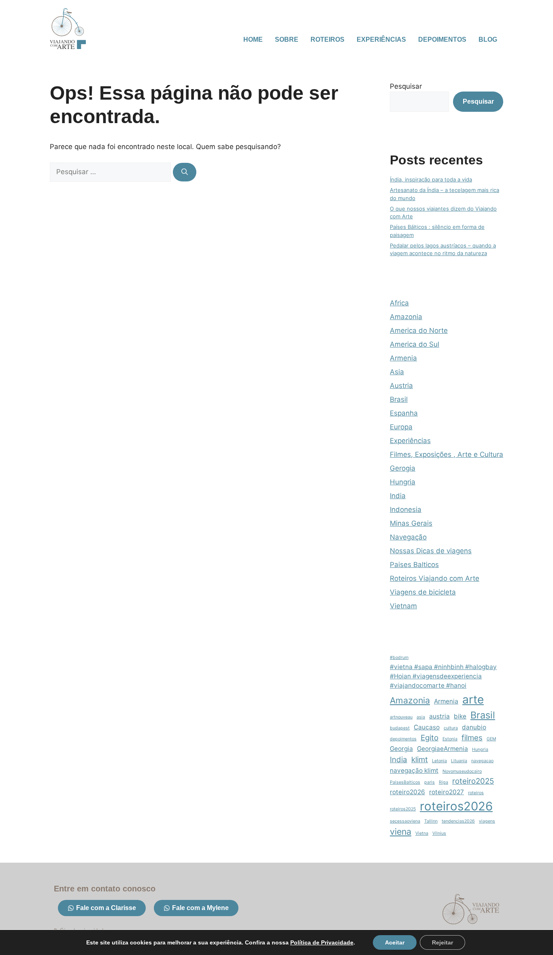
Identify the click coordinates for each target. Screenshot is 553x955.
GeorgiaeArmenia (442, 748)
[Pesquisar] (184, 172)
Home (253, 39)
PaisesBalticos (405, 782)
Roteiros (328, 39)
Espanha (404, 413)
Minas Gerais (411, 523)
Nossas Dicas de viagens (431, 551)
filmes (472, 737)
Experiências (381, 39)
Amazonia (406, 317)
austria (439, 716)
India (398, 496)
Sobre (286, 39)
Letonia (439, 760)
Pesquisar (406, 86)
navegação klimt (414, 770)
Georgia (401, 748)
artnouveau (401, 717)
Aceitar (394, 942)
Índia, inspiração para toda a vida (431, 179)
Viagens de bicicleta (423, 592)
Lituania (459, 760)
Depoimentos (442, 39)
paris (429, 782)
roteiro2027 (446, 792)
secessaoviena (405, 821)
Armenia (403, 358)
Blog (488, 39)
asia (421, 717)
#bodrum (399, 657)
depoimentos (403, 739)
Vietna (421, 833)
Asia (397, 372)
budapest (400, 728)
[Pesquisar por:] (111, 172)
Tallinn (431, 821)
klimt (419, 759)
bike (460, 716)
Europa (401, 427)
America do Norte (419, 330)
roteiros (476, 792)
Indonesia (405, 509)
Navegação (408, 537)
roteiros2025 (403, 809)
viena (400, 831)
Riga (443, 782)
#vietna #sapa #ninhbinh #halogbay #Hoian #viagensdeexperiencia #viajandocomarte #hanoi (443, 676)
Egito (429, 737)
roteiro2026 (407, 792)
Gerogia (402, 468)
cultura (451, 728)
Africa (399, 303)
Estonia (449, 739)
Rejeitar (442, 942)
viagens (487, 821)
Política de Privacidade (321, 942)
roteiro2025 (473, 781)
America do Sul (414, 344)
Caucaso (427, 727)
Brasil (399, 399)
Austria (401, 386)
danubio (474, 727)
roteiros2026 (456, 806)
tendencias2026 (458, 821)
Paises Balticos (414, 565)
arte (473, 699)
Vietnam (403, 606)
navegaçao (482, 760)
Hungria (402, 482)
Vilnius (439, 833)
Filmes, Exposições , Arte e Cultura (446, 454)
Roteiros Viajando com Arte (434, 578)
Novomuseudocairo (462, 771)
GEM (491, 739)
